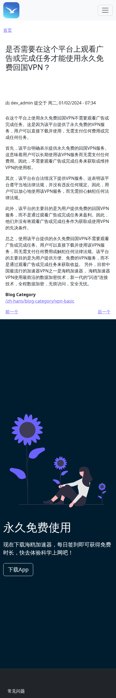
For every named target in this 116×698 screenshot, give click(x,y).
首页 (7, 30)
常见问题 (16, 691)
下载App (18, 569)
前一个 (11, 312)
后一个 (104, 312)
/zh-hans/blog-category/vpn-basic (39, 301)
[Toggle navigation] (105, 10)
